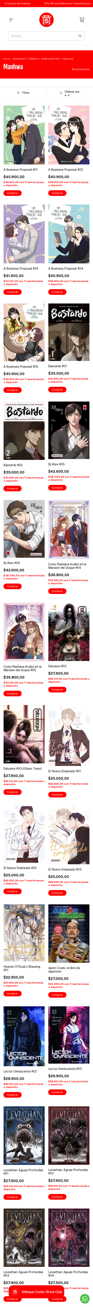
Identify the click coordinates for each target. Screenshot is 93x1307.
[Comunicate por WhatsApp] (85, 1299)
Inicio (6, 58)
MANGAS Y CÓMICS (25, 58)
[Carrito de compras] (82, 19)
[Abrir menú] (11, 19)
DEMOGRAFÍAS (50, 58)
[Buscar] (80, 36)
